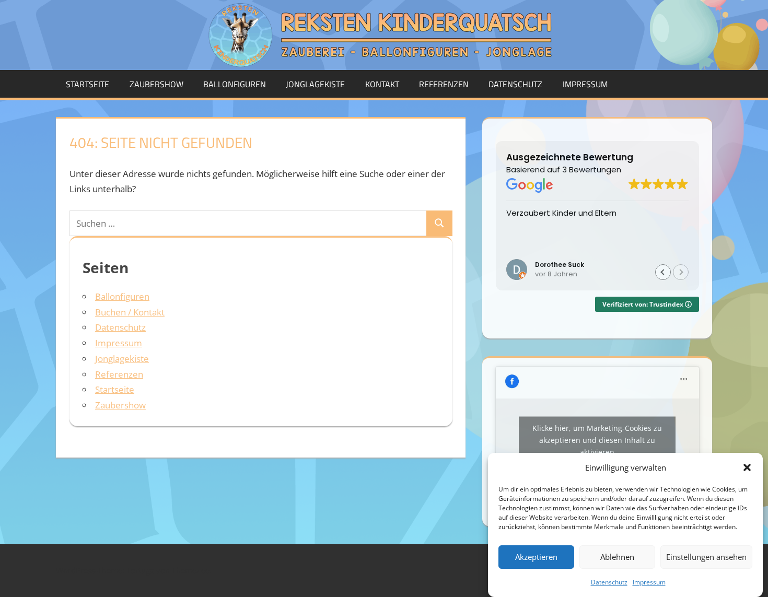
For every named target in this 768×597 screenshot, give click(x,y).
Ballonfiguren (234, 84)
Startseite (87, 84)
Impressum (649, 582)
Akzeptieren (536, 557)
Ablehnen (617, 557)
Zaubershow (156, 84)
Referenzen (444, 84)
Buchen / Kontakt (130, 312)
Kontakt (382, 84)
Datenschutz (609, 582)
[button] (747, 467)
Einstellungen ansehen (706, 557)
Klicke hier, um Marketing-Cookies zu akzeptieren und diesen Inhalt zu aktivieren (597, 440)
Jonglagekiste (315, 84)
